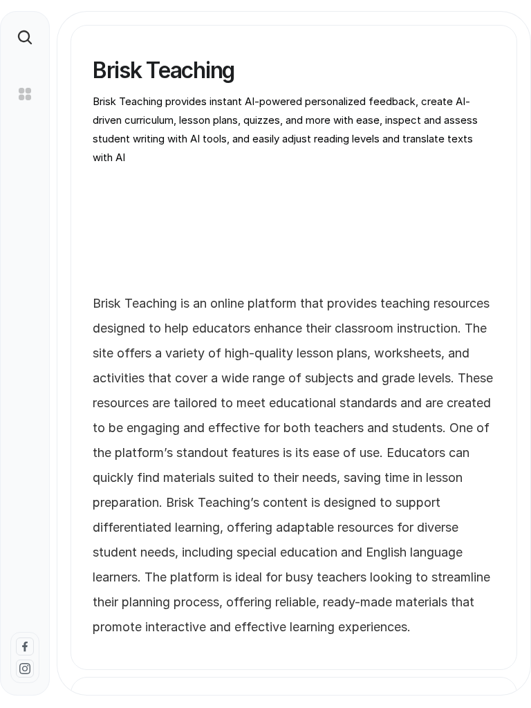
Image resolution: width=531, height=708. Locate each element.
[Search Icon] (25, 37)
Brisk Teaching (136, 303)
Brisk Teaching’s (212, 502)
